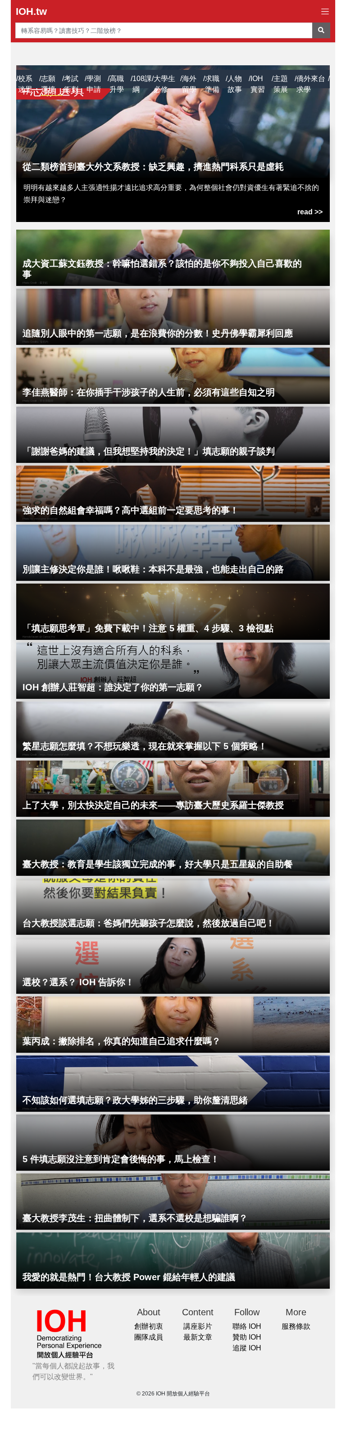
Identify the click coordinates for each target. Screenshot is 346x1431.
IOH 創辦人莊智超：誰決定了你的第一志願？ (113, 687)
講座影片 (197, 1326)
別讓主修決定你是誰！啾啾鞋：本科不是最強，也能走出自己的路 (153, 569)
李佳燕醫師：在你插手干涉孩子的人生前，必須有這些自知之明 (149, 392)
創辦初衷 (148, 1326)
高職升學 (116, 84)
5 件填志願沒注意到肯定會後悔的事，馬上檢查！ (121, 1159)
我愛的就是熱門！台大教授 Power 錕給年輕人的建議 (129, 1277)
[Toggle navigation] (325, 11)
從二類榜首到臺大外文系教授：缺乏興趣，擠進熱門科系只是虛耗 (153, 167)
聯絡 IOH (246, 1326)
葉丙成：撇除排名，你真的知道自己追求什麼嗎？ (122, 1041)
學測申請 (93, 84)
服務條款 (296, 1326)
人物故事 (235, 84)
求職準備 (212, 84)
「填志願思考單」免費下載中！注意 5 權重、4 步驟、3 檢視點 (148, 628)
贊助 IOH (246, 1337)
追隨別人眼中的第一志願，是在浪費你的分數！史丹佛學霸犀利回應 (158, 333)
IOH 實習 (257, 84)
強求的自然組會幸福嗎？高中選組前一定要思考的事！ (131, 510)
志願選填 (48, 84)
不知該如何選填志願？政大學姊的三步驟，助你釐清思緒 (135, 1100)
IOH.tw (31, 11)
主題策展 (280, 84)
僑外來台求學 (310, 84)
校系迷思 (25, 84)
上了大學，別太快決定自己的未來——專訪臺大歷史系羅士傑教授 (153, 805)
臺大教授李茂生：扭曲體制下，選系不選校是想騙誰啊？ (135, 1218)
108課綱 (142, 84)
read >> (310, 212)
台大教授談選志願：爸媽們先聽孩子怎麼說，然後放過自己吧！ (149, 923)
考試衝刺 (71, 84)
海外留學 (189, 84)
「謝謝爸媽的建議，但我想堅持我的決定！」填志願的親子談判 (149, 451)
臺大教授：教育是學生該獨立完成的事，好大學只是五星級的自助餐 (158, 864)
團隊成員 (148, 1337)
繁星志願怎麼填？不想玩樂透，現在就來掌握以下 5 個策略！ (145, 746)
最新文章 (197, 1337)
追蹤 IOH (246, 1348)
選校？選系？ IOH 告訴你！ (78, 982)
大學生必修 (164, 84)
